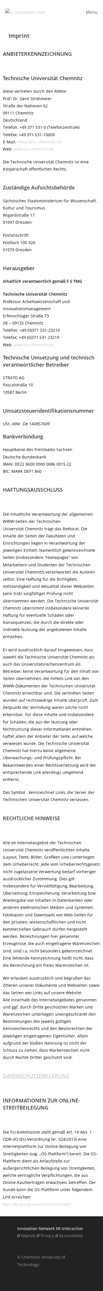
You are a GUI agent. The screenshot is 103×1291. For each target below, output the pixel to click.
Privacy (46, 1235)
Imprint (29, 1235)
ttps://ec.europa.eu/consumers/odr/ (37, 1204)
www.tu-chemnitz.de (34, 149)
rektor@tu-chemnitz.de (39, 142)
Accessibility (71, 1235)
